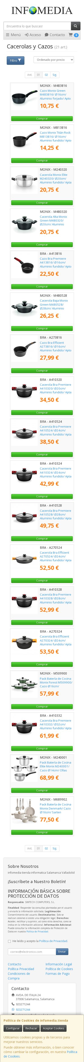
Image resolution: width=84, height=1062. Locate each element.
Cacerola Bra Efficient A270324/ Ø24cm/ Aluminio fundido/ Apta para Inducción (55, 642)
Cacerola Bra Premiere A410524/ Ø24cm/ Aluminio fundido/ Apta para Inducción (55, 432)
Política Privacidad (21, 969)
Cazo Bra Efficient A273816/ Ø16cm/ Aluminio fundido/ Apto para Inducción (55, 348)
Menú (15, 34)
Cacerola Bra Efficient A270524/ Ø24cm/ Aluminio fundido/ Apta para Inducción (55, 558)
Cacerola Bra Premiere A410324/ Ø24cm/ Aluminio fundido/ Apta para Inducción (55, 474)
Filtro (13, 60)
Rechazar (31, 1028)
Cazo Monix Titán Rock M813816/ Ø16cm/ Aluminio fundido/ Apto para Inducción (55, 138)
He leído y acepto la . (40, 941)
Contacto (57, 34)
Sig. (55, 75)
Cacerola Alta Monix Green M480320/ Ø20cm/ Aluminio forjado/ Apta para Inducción (53, 224)
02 (46, 75)
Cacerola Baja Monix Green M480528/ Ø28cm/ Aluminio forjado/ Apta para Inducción (54, 308)
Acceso (35, 34)
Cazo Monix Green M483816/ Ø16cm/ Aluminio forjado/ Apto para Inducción (55, 96)
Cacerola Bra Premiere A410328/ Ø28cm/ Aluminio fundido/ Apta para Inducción (55, 600)
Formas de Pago (57, 973)
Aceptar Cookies (53, 1028)
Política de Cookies (59, 969)
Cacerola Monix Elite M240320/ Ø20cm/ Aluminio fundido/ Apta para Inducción (55, 180)
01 (38, 75)
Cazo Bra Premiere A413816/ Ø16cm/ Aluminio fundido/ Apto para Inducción (55, 264)
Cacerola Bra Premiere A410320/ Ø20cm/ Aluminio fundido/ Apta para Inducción (55, 390)
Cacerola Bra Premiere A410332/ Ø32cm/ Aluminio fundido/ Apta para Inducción (55, 726)
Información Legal (58, 964)
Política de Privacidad (37, 931)
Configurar (13, 1028)
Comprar (42, 118)
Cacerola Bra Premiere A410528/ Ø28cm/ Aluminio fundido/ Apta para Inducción (55, 516)
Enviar (62, 951)
